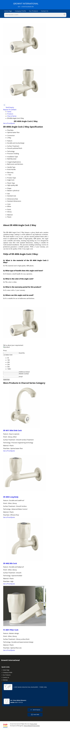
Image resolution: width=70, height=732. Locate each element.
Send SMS (36, 714)
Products (10, 114)
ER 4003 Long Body (10, 497)
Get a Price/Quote (9, 123)
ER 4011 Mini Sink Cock (12, 430)
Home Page (8, 11)
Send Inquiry (9, 107)
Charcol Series (11, 116)
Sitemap (5, 680)
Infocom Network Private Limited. (32, 725)
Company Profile (20, 11)
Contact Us (44, 11)
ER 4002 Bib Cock (10, 563)
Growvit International (25, 4)
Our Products (33, 11)
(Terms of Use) (33, 724)
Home (9, 112)
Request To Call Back (9, 110)
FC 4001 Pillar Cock (10, 630)
